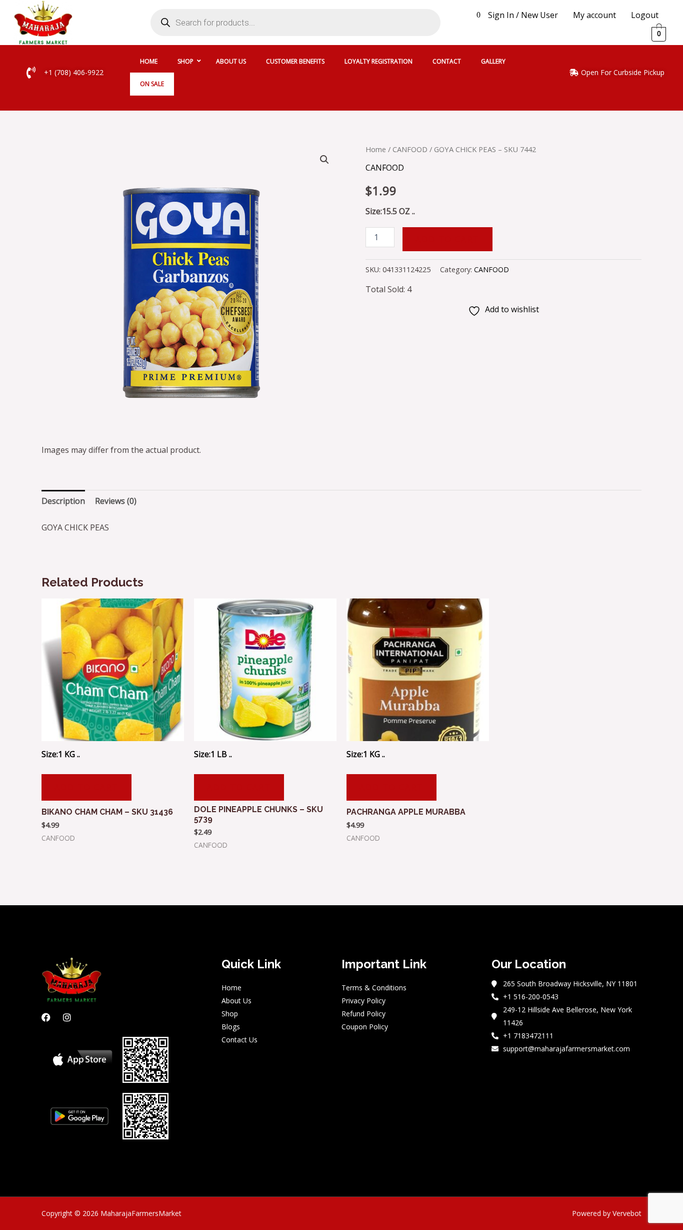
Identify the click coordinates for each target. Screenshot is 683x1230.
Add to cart (448, 239)
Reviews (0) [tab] (115, 500)
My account (594, 15)
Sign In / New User (523, 15)
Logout (644, 15)
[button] (325, 160)
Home (376, 149)
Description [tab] (63, 500)
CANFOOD (410, 149)
